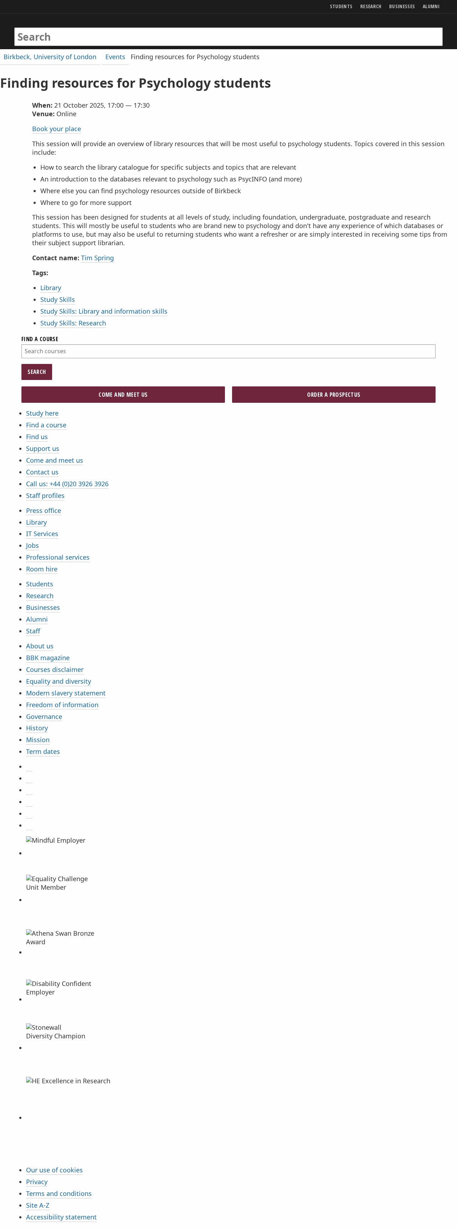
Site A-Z (37, 1205)
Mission (38, 739)
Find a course (46, 425)
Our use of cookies (54, 1170)
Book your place (56, 128)
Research (40, 595)
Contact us (42, 472)
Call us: (67, 483)
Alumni (37, 619)
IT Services (42, 533)
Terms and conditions (59, 1193)
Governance (44, 716)
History (37, 728)
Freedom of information (62, 704)
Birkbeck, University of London (50, 56)
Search (36, 372)
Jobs (32, 545)
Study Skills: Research (73, 323)
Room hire (41, 569)
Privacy (36, 1181)
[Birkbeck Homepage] (45, 29)
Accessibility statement (61, 1217)
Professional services (58, 557)
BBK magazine (48, 657)
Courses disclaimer (55, 669)
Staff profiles (45, 495)
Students (39, 584)
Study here (42, 413)
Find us (37, 436)
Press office (43, 510)
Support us (42, 448)
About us (40, 646)
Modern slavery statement (66, 693)
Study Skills (57, 299)
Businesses (43, 607)
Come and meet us (54, 460)
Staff (33, 631)
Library (50, 287)
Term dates (43, 751)
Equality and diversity (58, 681)
